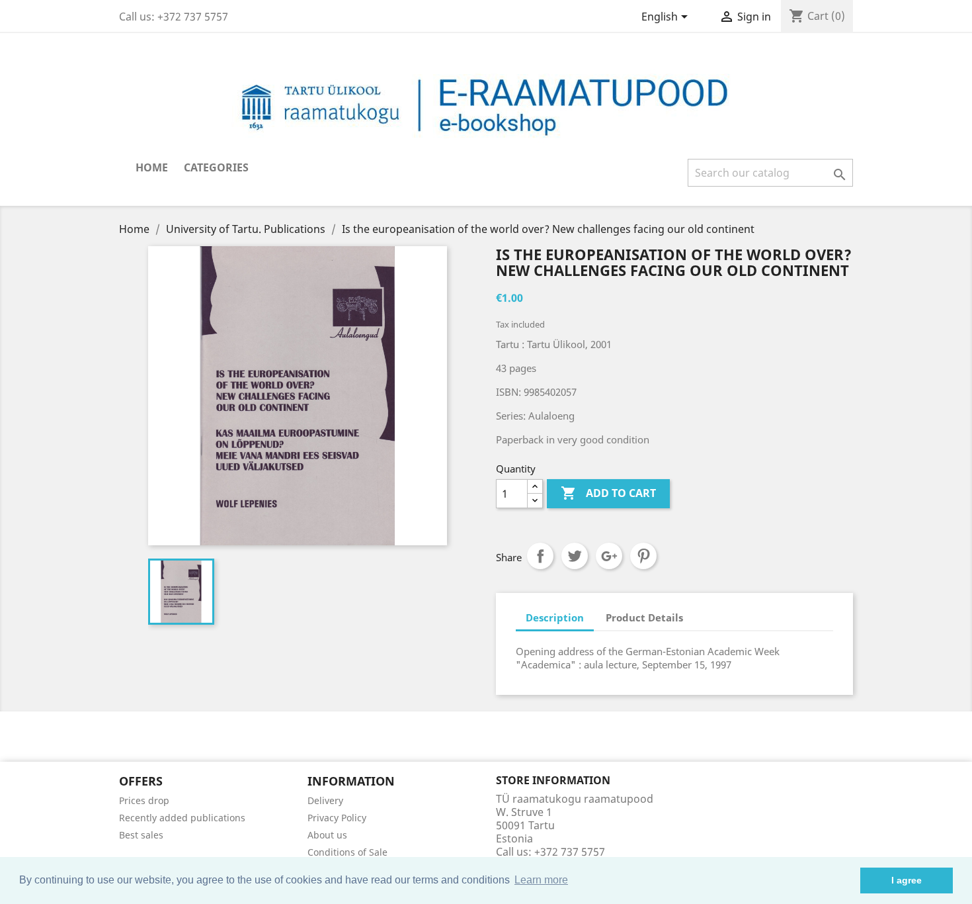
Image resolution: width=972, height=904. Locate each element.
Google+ (609, 556)
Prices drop (144, 800)
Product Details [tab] (644, 617)
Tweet (574, 556)
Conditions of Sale (347, 852)
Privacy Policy (336, 817)
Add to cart (608, 493)
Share (540, 556)
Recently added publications (182, 817)
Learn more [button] (541, 879)
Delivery (325, 800)
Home (152, 167)
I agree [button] (906, 880)
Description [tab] (555, 617)
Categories (216, 167)
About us (327, 835)
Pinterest (643, 556)
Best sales (141, 835)
